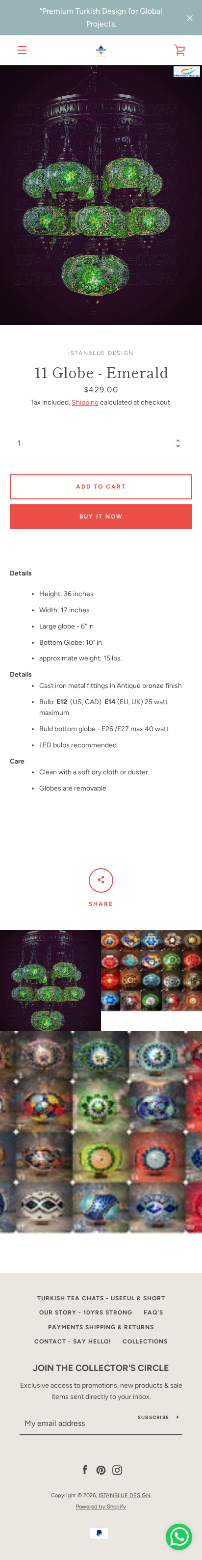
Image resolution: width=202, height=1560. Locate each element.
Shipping (85, 402)
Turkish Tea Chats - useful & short (101, 1298)
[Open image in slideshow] (101, 195)
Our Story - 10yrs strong (85, 1312)
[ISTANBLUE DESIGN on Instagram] (117, 1470)
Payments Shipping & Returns (101, 1327)
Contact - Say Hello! (72, 1341)
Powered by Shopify (101, 1506)
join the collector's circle (101, 1368)
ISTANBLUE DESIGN (125, 1495)
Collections (145, 1341)
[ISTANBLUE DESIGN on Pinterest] (101, 1470)
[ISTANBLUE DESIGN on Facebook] (85, 1470)
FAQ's (153, 1312)
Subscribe (153, 1417)
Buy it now (101, 516)
